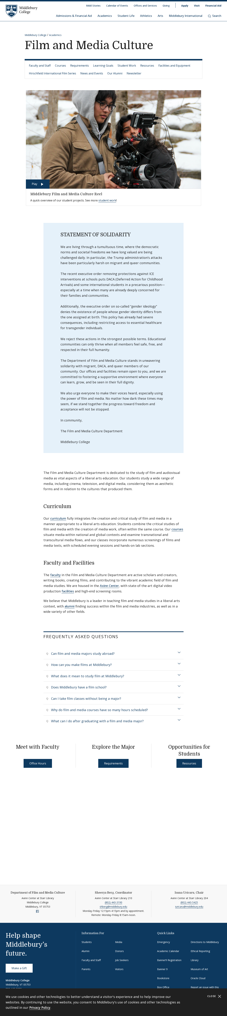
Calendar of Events (117, 5)
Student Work (127, 65)
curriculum (58, 518)
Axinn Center (109, 586)
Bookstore (163, 978)
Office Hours (37, 763)
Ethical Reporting (200, 951)
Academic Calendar (168, 951)
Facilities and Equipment (174, 65)
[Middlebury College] (22, 11)
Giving (166, 5)
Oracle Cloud (198, 978)
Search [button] (216, 16)
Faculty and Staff (40, 65)
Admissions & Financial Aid (74, 16)
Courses (60, 65)
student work (107, 200)
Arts (160, 16)
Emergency (163, 942)
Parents (86, 969)
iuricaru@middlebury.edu (189, 906)
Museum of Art (199, 969)
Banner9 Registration (169, 960)
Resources (147, 65)
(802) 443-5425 (189, 902)
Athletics (146, 16)
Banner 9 (162, 969)
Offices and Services (145, 5)
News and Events (91, 73)
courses (177, 529)
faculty (55, 575)
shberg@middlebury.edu (113, 906)
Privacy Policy (39, 1007)
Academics (105, 16)
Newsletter (134, 73)
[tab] (113, 653)
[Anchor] (74, 505)
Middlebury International (185, 16)
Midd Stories (93, 5)
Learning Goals (103, 65)
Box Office (163, 987)
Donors (119, 951)
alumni (69, 606)
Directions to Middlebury (205, 942)
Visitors (119, 969)
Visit (197, 5)
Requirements (79, 65)
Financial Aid (213, 5)
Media (118, 942)
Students (87, 942)
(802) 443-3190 (113, 902)
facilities (68, 591)
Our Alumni (114, 73)
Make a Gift (19, 968)
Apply (184, 5)
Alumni (85, 951)
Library (194, 960)
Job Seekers (122, 960)
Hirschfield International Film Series (52, 73)
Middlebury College (35, 35)
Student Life (126, 16)
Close (212, 996)
